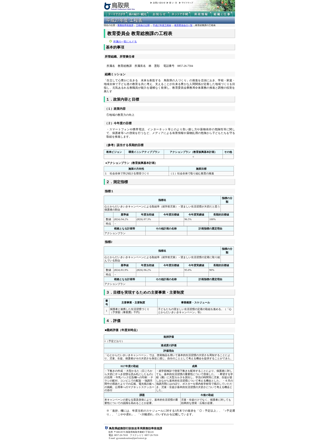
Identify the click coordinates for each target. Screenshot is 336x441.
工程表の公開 (143, 25)
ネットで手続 (179, 14)
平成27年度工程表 (162, 25)
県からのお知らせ (158, 14)
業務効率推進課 (125, 25)
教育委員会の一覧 (183, 25)
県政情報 (200, 14)
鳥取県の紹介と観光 (137, 14)
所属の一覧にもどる (125, 41)
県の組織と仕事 (221, 14)
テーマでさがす (116, 14)
